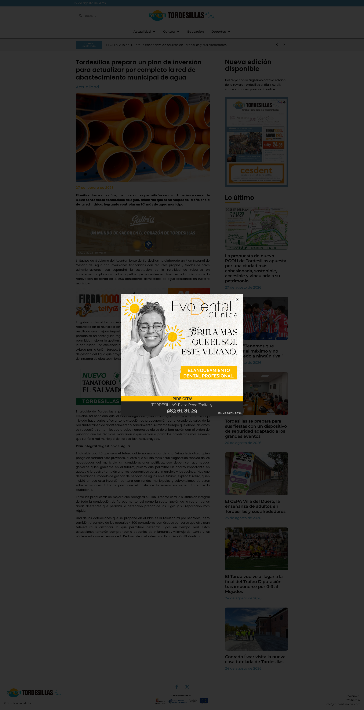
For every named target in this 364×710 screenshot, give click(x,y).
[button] (237, 299)
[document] (182, 355)
